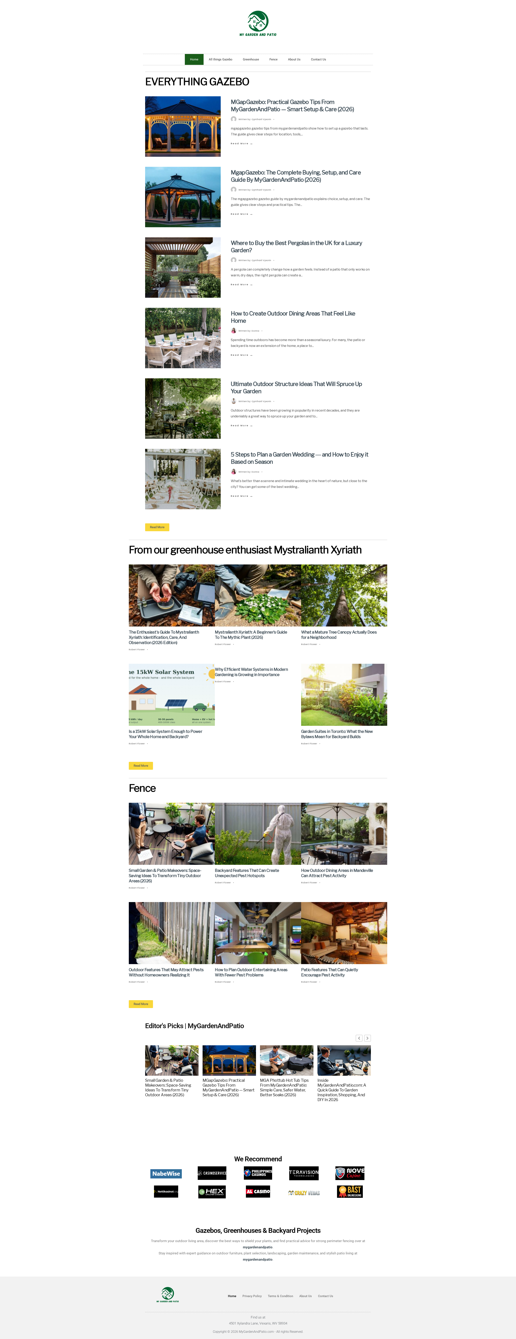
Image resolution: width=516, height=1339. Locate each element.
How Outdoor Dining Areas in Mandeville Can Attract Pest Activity (337, 873)
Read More (242, 143)
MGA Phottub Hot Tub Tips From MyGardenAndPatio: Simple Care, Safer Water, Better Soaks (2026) (284, 1087)
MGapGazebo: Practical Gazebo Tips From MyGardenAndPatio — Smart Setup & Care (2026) (292, 106)
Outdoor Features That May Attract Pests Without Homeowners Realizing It (166, 973)
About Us (294, 59)
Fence (273, 59)
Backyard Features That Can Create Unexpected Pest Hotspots (247, 873)
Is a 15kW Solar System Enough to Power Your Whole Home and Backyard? (165, 734)
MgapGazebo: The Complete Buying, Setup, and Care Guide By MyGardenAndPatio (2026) (296, 176)
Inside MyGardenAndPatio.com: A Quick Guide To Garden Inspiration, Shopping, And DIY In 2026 (341, 1090)
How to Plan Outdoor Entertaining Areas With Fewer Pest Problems (251, 973)
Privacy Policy (252, 1296)
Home (194, 59)
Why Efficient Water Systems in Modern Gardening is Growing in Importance (251, 672)
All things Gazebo (220, 59)
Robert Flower (137, 649)
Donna (255, 330)
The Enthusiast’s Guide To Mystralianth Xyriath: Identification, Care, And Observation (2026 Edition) (164, 637)
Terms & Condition (280, 1296)
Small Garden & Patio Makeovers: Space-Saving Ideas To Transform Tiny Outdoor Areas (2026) (165, 876)
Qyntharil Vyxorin (261, 119)
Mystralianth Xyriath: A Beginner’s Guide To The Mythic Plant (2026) (251, 635)
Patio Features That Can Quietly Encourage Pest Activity (329, 973)
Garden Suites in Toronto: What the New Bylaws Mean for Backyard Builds (337, 734)
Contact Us (318, 59)
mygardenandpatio (258, 1259)
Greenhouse (251, 59)
